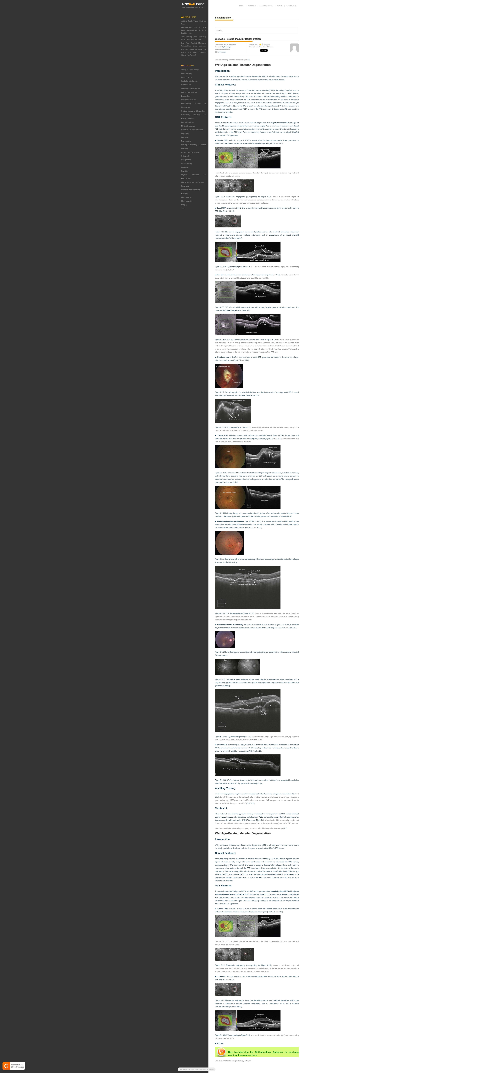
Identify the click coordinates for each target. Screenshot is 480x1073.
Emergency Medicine (188, 100)
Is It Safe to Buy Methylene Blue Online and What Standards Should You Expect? (193, 52)
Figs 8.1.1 (271, 143)
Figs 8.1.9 (269, 439)
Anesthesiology (186, 73)
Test (182, 208)
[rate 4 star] (267, 44)
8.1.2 (280, 143)
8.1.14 (282, 628)
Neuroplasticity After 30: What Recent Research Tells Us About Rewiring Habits (193, 30)
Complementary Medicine (190, 88)
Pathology (184, 167)
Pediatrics (184, 171)
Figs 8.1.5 (269, 275)
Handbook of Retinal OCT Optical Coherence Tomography (196, 1069)
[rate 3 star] (265, 44)
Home (241, 6)
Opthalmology (186, 156)
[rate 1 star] (260, 44)
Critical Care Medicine (189, 92)
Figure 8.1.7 (246, 427)
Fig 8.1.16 (257, 751)
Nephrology (185, 133)
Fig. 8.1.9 (259, 820)
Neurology (184, 137)
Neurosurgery (186, 141)
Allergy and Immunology (190, 70)
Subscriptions (266, 6)
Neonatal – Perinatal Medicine (192, 130)
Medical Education (188, 126)
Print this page (222, 52)
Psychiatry (185, 186)
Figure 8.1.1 (266, 197)
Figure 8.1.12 (247, 737)
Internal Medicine (187, 122)
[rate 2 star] (263, 44)
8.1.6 (278, 275)
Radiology (184, 193)
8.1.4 (232, 211)
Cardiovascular (186, 85)
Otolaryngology (186, 163)
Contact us (291, 6)
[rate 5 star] (269, 44)
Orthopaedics (186, 160)
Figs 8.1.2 (292, 794)
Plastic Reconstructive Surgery (192, 182)
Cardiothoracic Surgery (189, 81)
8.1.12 (259, 528)
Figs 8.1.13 (275, 628)
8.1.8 (246, 360)
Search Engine (223, 17)
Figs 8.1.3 (223, 211)
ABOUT (280, 6)
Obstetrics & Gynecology (190, 152)
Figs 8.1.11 (249, 528)
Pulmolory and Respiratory (190, 190)
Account (252, 6)
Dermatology (185, 96)
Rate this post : (253, 44)
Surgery (184, 205)
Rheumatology (186, 197)
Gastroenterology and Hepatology (193, 111)
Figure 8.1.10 (248, 613)
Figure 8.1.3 (245, 267)
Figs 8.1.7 (237, 360)
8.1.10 (278, 439)
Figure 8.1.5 (271, 340)
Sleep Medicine (186, 201)
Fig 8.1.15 (292, 628)
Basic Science (186, 77)
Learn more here (247, 1055)
